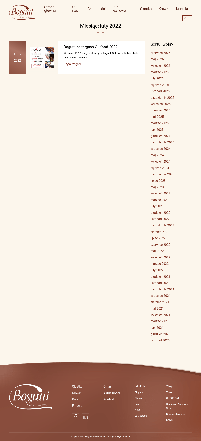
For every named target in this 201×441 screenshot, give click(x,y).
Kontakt (108, 399)
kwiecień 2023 (160, 193)
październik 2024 (162, 142)
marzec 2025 (160, 123)
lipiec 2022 (158, 238)
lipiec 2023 (158, 181)
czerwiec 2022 (160, 245)
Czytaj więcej (72, 64)
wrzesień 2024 (161, 149)
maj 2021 (157, 308)
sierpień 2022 (160, 232)
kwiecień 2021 (160, 315)
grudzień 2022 (160, 213)
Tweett (169, 392)
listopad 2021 (160, 283)
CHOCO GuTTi (173, 398)
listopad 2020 (160, 340)
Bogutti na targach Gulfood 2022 (91, 47)
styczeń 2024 (160, 168)
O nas (107, 386)
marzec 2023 (160, 200)
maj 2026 (157, 59)
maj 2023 (157, 187)
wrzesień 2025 (161, 104)
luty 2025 (157, 129)
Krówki (76, 393)
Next (137, 410)
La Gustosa (141, 416)
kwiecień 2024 (160, 161)
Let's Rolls (140, 386)
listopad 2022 (160, 219)
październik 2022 (162, 225)
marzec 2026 (160, 72)
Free (137, 404)
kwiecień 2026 (160, 66)
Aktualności (111, 393)
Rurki (75, 399)
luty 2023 (157, 206)
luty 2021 (157, 328)
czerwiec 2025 (160, 110)
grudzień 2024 (160, 136)
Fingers (77, 406)
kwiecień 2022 (160, 257)
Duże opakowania (175, 414)
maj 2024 (157, 155)
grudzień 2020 (160, 334)
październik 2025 (162, 98)
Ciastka (77, 386)
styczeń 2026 (160, 85)
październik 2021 (162, 289)
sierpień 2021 (160, 302)
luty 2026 (157, 78)
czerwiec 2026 (160, 53)
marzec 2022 (160, 264)
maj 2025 (157, 117)
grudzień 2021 (160, 276)
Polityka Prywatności (118, 436)
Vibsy (169, 386)
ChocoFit (139, 398)
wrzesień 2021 (161, 296)
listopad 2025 (160, 91)
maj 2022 (157, 251)
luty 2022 (157, 270)
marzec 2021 (160, 321)
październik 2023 (162, 174)
